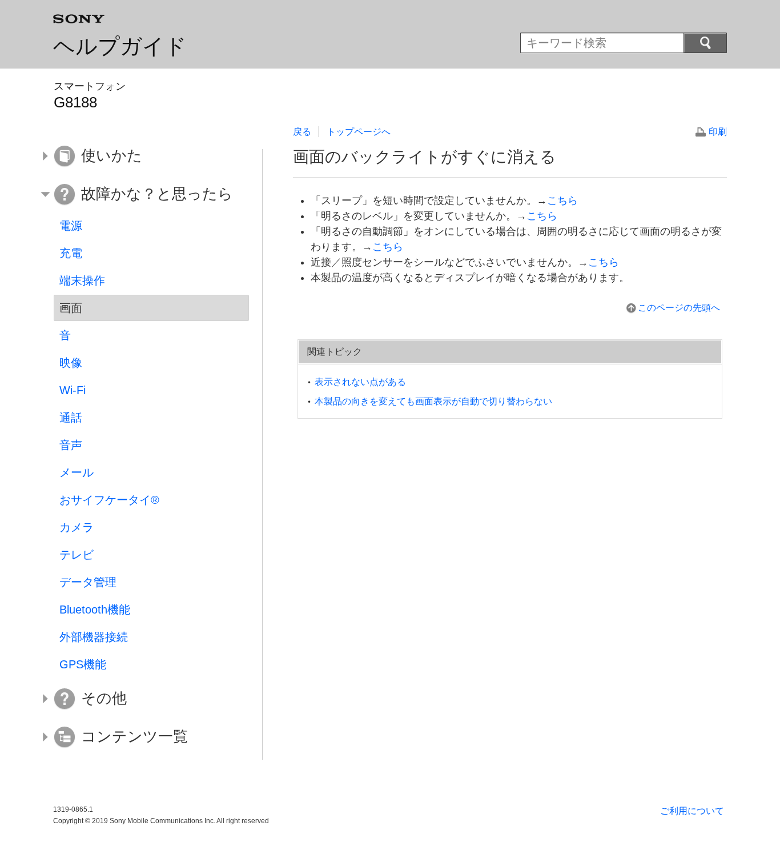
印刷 (718, 132)
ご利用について (692, 811)
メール (76, 472)
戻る (302, 132)
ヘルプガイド (120, 46)
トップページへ (359, 132)
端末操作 (82, 280)
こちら (562, 200)
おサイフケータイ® (109, 500)
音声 (70, 445)
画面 (70, 308)
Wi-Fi (72, 390)
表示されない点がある (360, 382)
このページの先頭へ (679, 307)
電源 (70, 225)
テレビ (76, 554)
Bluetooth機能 (94, 609)
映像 (70, 362)
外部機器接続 (93, 637)
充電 (70, 253)
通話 (70, 417)
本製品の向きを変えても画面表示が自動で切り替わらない (433, 401)
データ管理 (87, 582)
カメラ (76, 527)
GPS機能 (82, 664)
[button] (143, 156)
